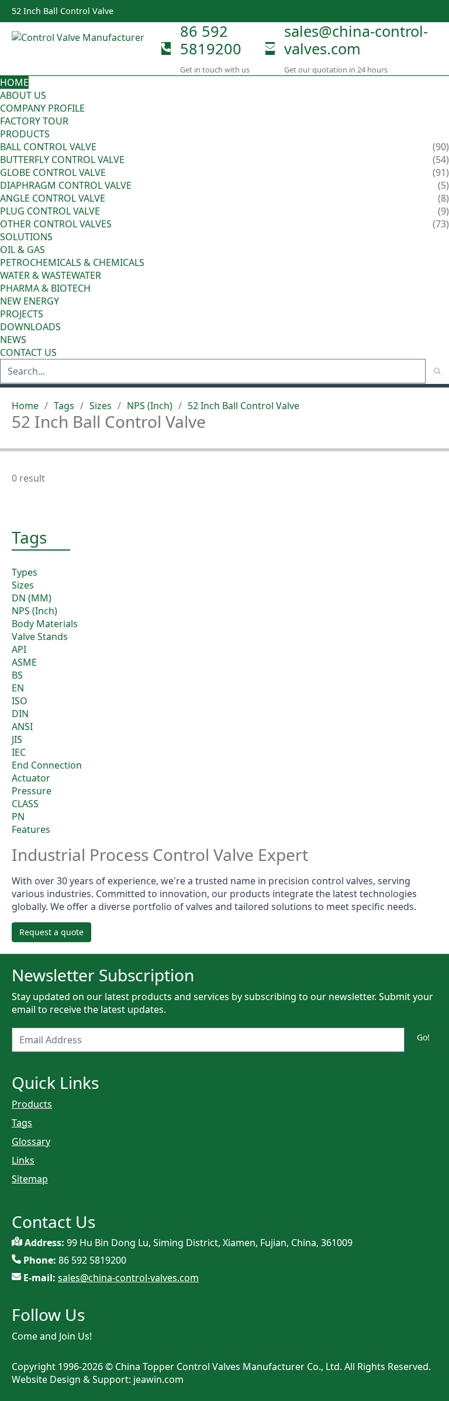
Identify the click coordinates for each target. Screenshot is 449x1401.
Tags (64, 405)
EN (18, 688)
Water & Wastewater (50, 275)
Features (31, 829)
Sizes (100, 405)
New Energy (29, 301)
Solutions (26, 236)
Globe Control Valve (53, 172)
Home (14, 82)
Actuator (31, 778)
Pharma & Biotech (45, 288)
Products (25, 133)
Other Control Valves (56, 223)
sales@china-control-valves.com (356, 39)
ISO (19, 700)
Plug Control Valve (50, 211)
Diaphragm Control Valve (66, 185)
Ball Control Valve (48, 146)
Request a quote (51, 932)
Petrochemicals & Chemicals (72, 262)
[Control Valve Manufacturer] (82, 48)
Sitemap (30, 1178)
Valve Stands (40, 636)
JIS (17, 739)
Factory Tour (34, 121)
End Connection (47, 765)
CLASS (25, 803)
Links (23, 1160)
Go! (423, 1037)
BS (17, 675)
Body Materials (45, 623)
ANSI (22, 726)
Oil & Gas (22, 249)
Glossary (31, 1141)
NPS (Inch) (149, 405)
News (13, 339)
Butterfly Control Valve (62, 159)
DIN (20, 713)
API (19, 649)
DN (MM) (31, 597)
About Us (24, 95)
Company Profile (42, 108)
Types (24, 572)
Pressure (31, 790)
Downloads (30, 326)
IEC (19, 752)
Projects (21, 313)
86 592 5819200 (210, 39)
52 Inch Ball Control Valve (243, 405)
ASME (24, 662)
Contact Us (28, 352)
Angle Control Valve (52, 198)
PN (18, 816)
